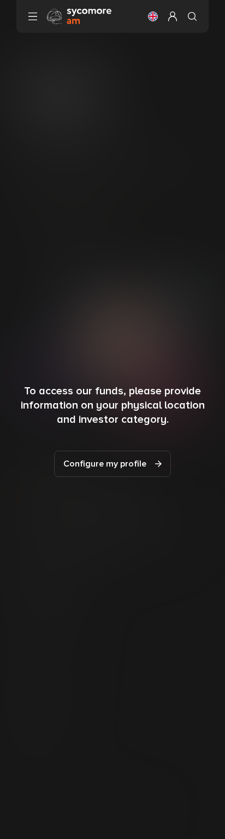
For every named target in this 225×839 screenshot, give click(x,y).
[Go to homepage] (79, 16)
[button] (153, 16)
